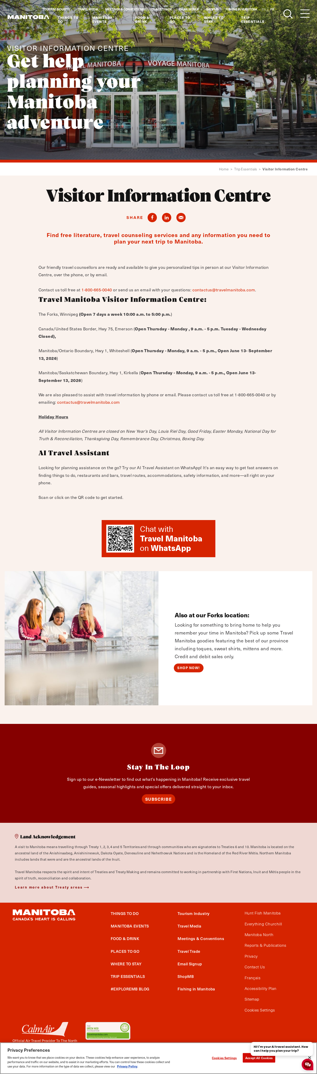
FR (272, 9)
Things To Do (68, 19)
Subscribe (158, 799)
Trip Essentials (253, 19)
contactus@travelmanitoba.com (223, 289)
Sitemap (252, 999)
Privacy (251, 956)
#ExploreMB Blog (130, 988)
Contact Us (255, 967)
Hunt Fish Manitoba (263, 913)
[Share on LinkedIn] (166, 217)
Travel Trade (161, 9)
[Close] (309, 1057)
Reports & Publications (265, 945)
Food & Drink (142, 19)
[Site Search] (288, 14)
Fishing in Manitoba (241, 9)
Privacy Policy (127, 1066)
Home (226, 169)
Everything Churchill (263, 923)
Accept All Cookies (259, 1057)
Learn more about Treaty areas (49, 887)
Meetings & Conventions (124, 9)
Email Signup (189, 9)
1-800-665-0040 (96, 289)
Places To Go (180, 19)
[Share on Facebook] (152, 217)
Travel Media (88, 9)
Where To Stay (214, 19)
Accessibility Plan (261, 988)
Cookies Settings (224, 1057)
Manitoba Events (102, 19)
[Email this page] (181, 217)
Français (253, 977)
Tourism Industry (56, 9)
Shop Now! (188, 667)
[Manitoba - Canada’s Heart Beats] (28, 17)
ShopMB (212, 9)
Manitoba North (259, 934)
